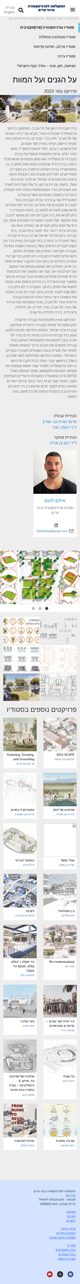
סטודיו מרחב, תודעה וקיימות (55, 47)
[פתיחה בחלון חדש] (58, 630)
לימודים (71, 1220)
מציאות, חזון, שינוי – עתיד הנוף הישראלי (46, 66)
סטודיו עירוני (66, 56)
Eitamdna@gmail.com (52, 531)
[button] (72, 9)
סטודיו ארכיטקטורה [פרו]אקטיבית (47, 27)
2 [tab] (40, 608)
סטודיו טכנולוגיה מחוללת (57, 37)
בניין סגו (71, 1195)
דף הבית (72, 18)
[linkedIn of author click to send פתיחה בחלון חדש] (55, 525)
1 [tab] (46, 608)
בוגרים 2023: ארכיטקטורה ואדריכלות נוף (36, 18)
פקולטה (71, 1211)
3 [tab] (33, 608)
